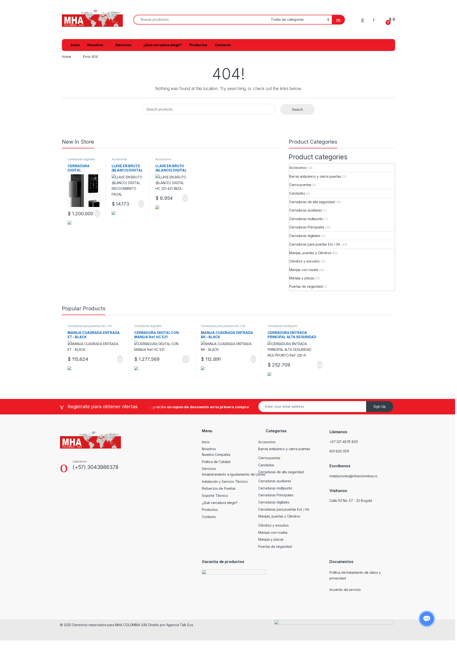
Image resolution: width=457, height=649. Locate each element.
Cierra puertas (300, 185)
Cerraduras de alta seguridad (311, 202)
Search (297, 109)
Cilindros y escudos (304, 261)
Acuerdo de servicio (345, 590)
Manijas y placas (301, 278)
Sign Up (379, 406)
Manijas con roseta (303, 270)
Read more (185, 359)
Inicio (75, 45)
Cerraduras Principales (306, 227)
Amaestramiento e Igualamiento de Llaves (234, 474)
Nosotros (95, 45)
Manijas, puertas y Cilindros (310, 253)
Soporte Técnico (215, 495)
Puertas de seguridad (306, 286)
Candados (297, 193)
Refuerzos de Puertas (219, 488)
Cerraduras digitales (81, 159)
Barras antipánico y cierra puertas (315, 176)
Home (66, 57)
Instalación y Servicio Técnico (225, 481)
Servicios (123, 45)
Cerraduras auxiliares (305, 210)
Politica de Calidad (216, 462)
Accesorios (119, 159)
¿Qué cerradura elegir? (162, 45)
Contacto (223, 45)
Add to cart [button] (97, 214)
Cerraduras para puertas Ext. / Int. (314, 244)
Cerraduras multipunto (306, 219)
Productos (198, 45)
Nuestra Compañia (216, 455)
